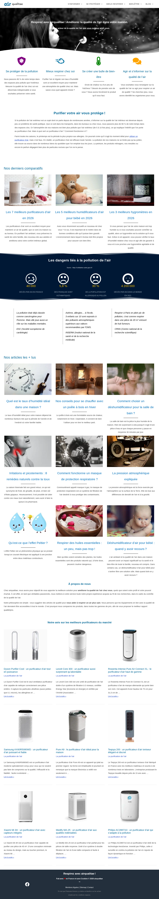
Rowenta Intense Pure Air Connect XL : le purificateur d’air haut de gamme (129, 670)
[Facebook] (27, 884)
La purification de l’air (13, 676)
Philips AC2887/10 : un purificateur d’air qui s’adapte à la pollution (130, 831)
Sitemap (83, 887)
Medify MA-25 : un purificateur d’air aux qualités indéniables (76, 831)
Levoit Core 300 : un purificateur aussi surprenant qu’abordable (75, 670)
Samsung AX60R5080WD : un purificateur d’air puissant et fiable (26, 751)
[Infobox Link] (28, 209)
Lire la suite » (9, 696)
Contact (90, 887)
